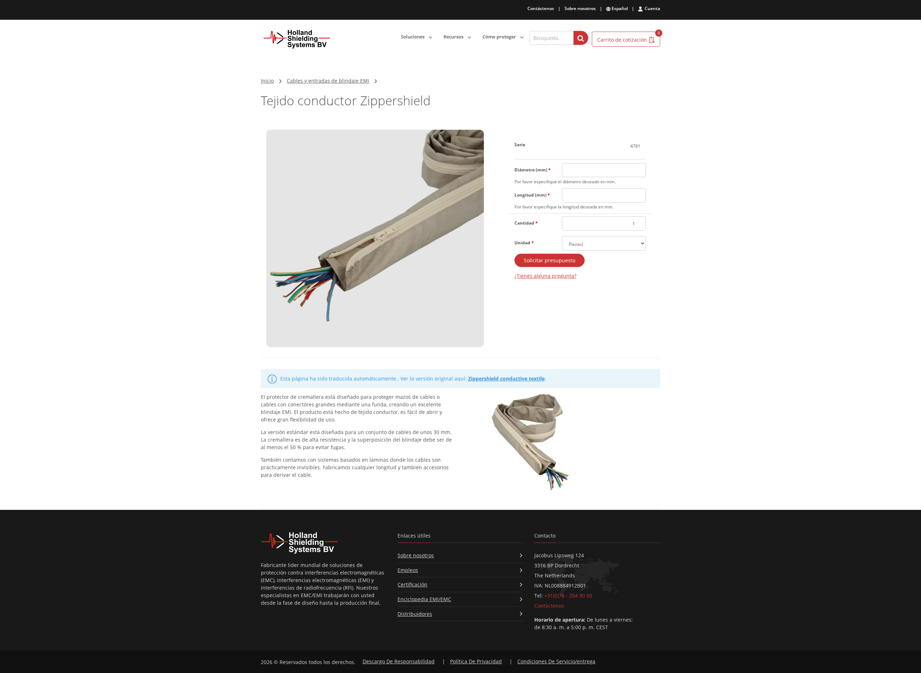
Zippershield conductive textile (506, 378)
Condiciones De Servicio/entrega (556, 661)
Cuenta (652, 8)
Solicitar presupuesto (549, 260)
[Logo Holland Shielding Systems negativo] (324, 542)
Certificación (412, 584)
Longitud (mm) (532, 195)
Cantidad (526, 223)
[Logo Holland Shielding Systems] (297, 39)
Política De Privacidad (476, 661)
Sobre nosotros (580, 8)
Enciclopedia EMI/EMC (424, 599)
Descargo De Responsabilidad (399, 661)
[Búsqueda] (580, 38)
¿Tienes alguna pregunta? (545, 275)
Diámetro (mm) (532, 170)
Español (619, 8)
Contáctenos (540, 8)
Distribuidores (415, 613)
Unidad (524, 243)
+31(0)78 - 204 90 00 (568, 595)
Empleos (408, 570)
